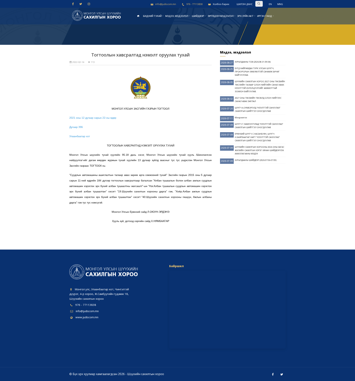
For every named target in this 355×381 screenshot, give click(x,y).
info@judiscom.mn (87, 311)
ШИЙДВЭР (198, 16)
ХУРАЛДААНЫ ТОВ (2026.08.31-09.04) (253, 61)
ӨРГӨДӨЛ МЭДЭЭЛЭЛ (221, 16)
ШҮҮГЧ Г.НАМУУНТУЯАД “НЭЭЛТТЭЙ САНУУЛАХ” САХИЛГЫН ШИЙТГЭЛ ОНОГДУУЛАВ (259, 126)
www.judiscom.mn (86, 317)
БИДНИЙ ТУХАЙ (152, 16)
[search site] (264, 3)
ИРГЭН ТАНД (264, 16)
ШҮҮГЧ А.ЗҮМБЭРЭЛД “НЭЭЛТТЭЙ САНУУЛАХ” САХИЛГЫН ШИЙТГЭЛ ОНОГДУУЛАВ (257, 109)
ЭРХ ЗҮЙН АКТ (245, 16)
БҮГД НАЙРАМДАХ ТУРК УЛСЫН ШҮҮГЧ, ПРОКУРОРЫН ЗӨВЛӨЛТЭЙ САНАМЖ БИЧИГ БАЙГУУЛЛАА (257, 71)
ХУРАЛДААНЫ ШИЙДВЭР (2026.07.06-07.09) (255, 160)
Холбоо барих (221, 4)
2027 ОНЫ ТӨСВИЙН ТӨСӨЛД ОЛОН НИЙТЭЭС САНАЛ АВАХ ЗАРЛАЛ (258, 99)
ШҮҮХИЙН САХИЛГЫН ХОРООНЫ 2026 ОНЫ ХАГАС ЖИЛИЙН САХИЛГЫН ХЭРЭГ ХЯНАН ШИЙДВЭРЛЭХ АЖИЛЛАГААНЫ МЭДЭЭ (259, 150)
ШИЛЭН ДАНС (245, 4)
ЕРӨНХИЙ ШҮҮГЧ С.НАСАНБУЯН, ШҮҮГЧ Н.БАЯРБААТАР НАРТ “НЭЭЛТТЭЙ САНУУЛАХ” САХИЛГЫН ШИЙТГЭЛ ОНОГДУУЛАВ (257, 137)
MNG (280, 4)
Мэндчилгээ (241, 117)
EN (270, 4)
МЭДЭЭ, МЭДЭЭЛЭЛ (176, 16)
